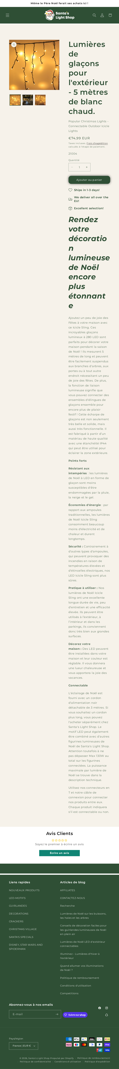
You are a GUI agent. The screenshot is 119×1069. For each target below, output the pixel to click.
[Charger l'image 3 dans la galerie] (40, 100)
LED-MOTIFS (17, 898)
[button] (7, 15)
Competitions (69, 993)
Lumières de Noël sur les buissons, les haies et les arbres (83, 915)
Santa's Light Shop (39, 1058)
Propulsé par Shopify (62, 1058)
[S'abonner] (57, 1014)
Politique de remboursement (79, 977)
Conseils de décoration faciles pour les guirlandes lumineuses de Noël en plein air (83, 930)
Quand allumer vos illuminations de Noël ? (82, 967)
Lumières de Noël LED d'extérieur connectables (82, 944)
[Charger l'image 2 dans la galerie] (27, 100)
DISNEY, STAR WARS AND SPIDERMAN (26, 946)
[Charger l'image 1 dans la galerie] (15, 100)
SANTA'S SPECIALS (21, 937)
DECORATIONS (19, 913)
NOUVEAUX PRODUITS (24, 890)
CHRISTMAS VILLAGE (23, 929)
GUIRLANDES (18, 905)
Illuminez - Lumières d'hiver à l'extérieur (80, 956)
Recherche (67, 905)
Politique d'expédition (97, 1061)
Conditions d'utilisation (75, 985)
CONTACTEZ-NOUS (72, 898)
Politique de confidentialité (35, 1061)
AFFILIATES (67, 890)
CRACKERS (16, 921)
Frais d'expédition (97, 143)
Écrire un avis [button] (59, 853)
